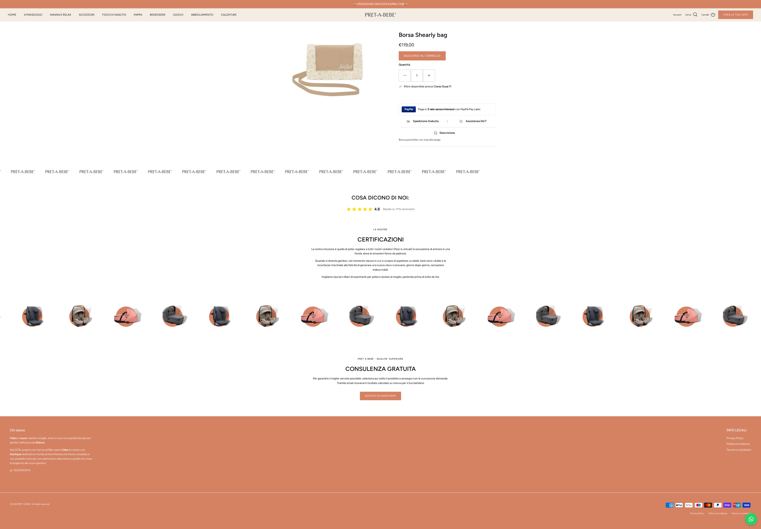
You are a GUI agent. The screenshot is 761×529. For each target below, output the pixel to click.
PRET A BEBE (24, 504)
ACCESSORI (87, 14)
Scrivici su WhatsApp (380, 395)
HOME (12, 14)
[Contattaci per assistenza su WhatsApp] (751, 519)
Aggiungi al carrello (422, 55)
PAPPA (138, 14)
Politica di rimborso (738, 444)
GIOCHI (178, 14)
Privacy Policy (735, 438)
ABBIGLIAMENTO (202, 14)
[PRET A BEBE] (380, 15)
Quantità (404, 64)
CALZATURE (229, 14)
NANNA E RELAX (60, 14)
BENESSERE (157, 14)
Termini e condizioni (739, 450)
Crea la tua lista (735, 14)
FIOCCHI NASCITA (114, 14)
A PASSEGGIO (33, 14)
